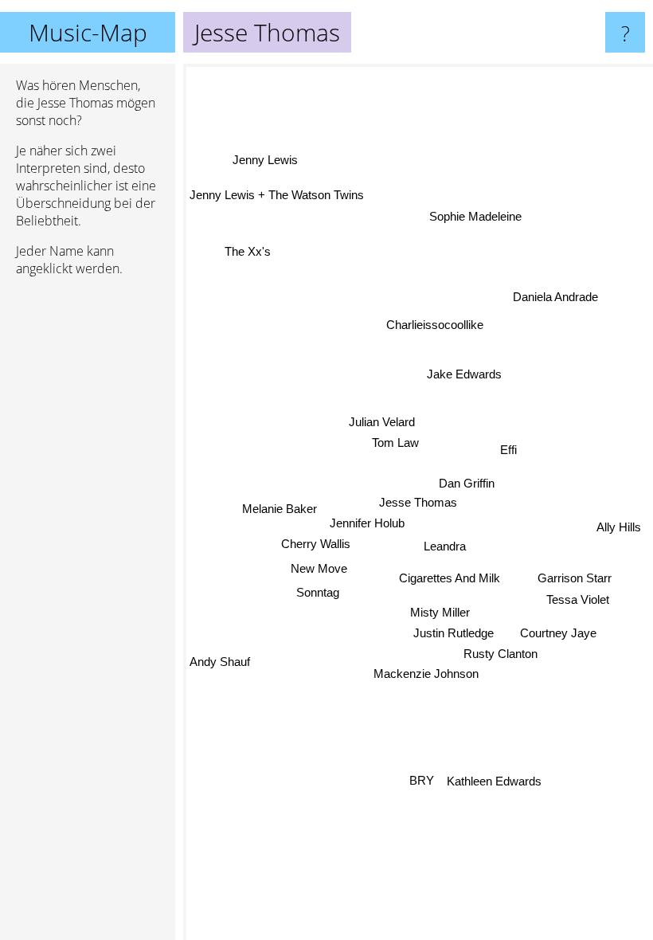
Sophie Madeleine (475, 216)
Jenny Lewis (264, 161)
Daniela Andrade (555, 298)
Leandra (445, 547)
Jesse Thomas (418, 502)
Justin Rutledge (453, 633)
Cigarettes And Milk (450, 578)
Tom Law (395, 442)
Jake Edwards (463, 373)
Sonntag (317, 591)
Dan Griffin (467, 483)
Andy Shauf (220, 661)
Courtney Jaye (558, 632)
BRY (423, 780)
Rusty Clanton (500, 653)
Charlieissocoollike (434, 324)
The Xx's (248, 250)
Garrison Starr (575, 578)
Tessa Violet (577, 599)
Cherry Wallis (315, 543)
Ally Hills (618, 528)
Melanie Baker (279, 512)
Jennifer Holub (367, 522)
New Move (319, 568)
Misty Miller (438, 612)
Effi (508, 449)
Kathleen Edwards (495, 780)
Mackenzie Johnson (426, 673)
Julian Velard (382, 422)
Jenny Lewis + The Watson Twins (277, 195)
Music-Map (88, 32)
